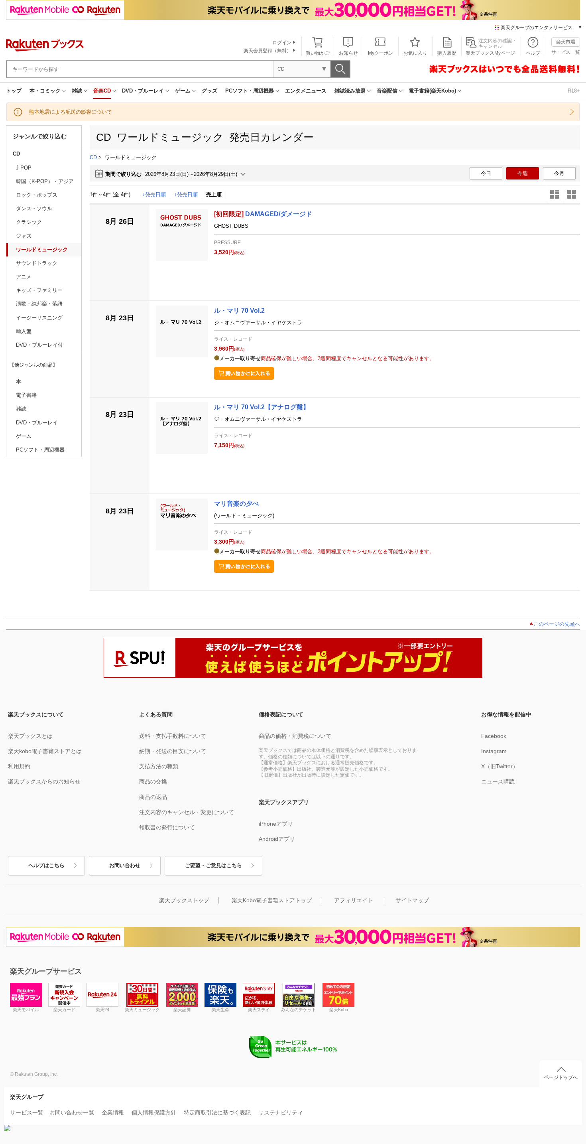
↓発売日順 (154, 194)
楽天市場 (565, 42)
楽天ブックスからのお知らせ (44, 781)
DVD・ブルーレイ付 (39, 345)
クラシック (29, 222)
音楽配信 (387, 91)
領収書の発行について (167, 827)
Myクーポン (380, 53)
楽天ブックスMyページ (490, 53)
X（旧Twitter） (499, 766)
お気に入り (415, 53)
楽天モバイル (26, 1009)
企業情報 (113, 1112)
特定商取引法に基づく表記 (217, 1112)
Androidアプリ (277, 839)
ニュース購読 (498, 781)
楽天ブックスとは (30, 736)
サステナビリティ (280, 1112)
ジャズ (23, 236)
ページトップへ (561, 1077)
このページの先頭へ (556, 624)
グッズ (209, 91)
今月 (559, 173)
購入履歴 (446, 53)
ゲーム (183, 91)
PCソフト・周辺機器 (249, 91)
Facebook (493, 736)
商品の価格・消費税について (295, 736)
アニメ (23, 277)
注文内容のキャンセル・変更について (186, 812)
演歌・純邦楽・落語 (39, 304)
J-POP (23, 168)
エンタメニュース (305, 91)
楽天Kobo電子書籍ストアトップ (272, 900)
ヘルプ (533, 53)
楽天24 (102, 1009)
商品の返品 (153, 797)
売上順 (214, 194)
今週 (522, 173)
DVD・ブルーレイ (143, 91)
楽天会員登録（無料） (267, 50)
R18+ (574, 91)
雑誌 (77, 91)
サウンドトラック (36, 263)
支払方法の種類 (158, 766)
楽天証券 (182, 1009)
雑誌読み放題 (350, 91)
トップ (14, 91)
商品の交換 (153, 781)
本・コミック (45, 91)
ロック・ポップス (36, 195)
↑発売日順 (186, 194)
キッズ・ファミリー (39, 290)
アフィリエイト (353, 900)
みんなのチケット (298, 1009)
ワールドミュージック (42, 249)
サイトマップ (412, 900)
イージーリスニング (39, 318)
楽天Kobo (338, 1009)
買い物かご (318, 53)
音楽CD (102, 91)
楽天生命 (220, 1009)
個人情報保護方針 (154, 1112)
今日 (486, 173)
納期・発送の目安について (172, 751)
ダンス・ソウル (34, 208)
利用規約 (19, 766)
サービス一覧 (565, 52)
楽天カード (64, 1009)
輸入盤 (23, 331)
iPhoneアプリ (276, 824)
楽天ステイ (259, 1009)
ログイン (281, 42)
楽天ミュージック (142, 1009)
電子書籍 (26, 395)
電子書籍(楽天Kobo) (432, 91)
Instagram (494, 751)
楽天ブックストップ (184, 900)
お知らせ (348, 53)
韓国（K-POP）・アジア (45, 181)
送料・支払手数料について (172, 736)
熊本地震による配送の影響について (70, 112)
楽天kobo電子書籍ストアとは (45, 751)
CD (16, 154)
